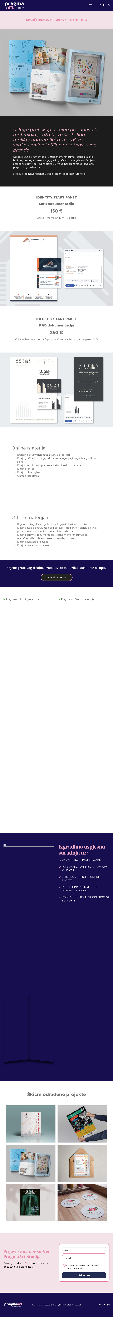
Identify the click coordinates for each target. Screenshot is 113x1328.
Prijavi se (84, 1275)
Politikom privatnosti (74, 1268)
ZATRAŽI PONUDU (56, 577)
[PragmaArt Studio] (14, 5)
